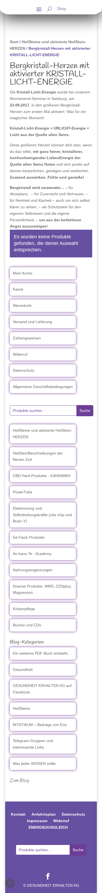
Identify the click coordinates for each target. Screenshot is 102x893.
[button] (10, 883)
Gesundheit (23, 669)
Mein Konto (22, 273)
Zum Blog (19, 780)
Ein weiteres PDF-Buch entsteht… (42, 653)
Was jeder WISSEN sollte (34, 763)
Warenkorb (22, 305)
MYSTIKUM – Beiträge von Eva (40, 724)
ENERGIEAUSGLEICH (48, 827)
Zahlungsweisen (27, 338)
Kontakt (18, 814)
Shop (61, 9)
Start (14, 42)
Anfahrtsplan (44, 814)
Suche (84, 410)
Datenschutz (23, 370)
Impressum (37, 821)
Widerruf (20, 354)
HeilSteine (21, 708)
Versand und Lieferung (32, 322)
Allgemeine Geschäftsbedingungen (43, 386)
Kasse (18, 289)
